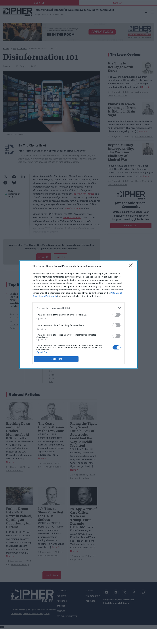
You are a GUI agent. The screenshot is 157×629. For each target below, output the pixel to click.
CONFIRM (56, 359)
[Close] (131, 266)
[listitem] (78, 308)
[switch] (117, 315)
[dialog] (78, 314)
